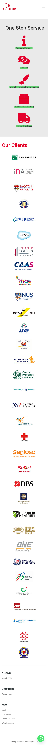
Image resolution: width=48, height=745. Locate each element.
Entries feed (7, 714)
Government (7, 694)
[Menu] (43, 6)
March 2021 (7, 678)
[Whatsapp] (40, 738)
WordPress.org (8, 723)
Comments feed (8, 718)
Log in (4, 709)
